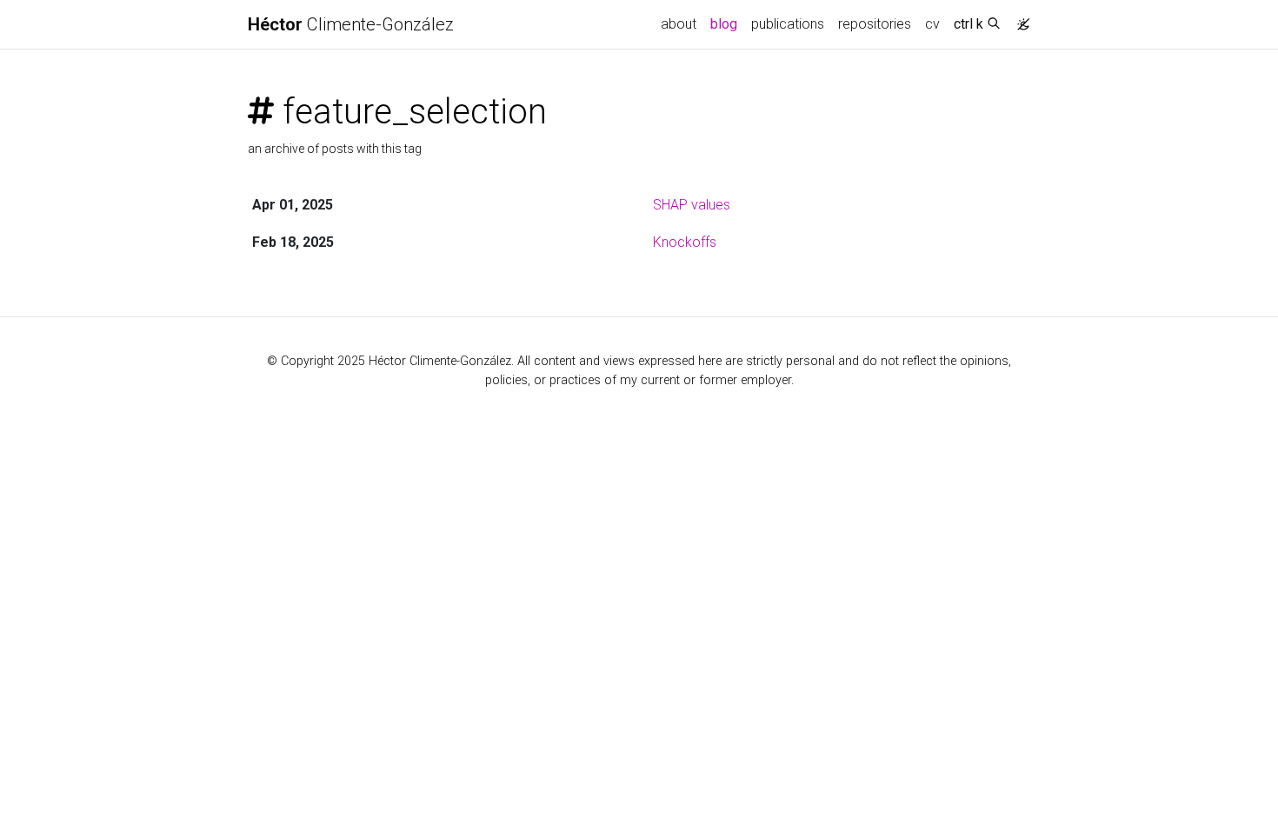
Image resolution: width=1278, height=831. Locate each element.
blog (723, 24)
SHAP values (691, 204)
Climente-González (351, 24)
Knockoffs (684, 242)
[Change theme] (1019, 19)
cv (932, 24)
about (678, 24)
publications (787, 24)
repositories (874, 24)
